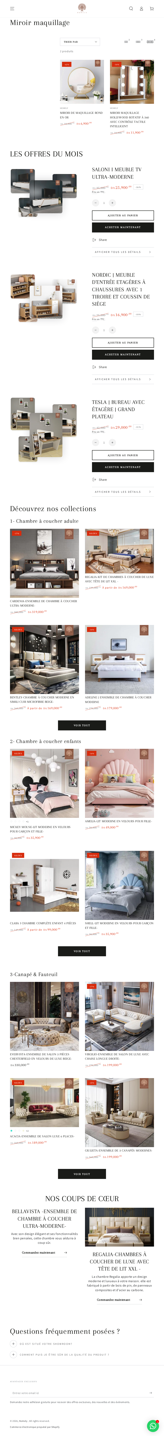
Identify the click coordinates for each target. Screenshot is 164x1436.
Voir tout (82, 725)
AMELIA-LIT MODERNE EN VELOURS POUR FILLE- (118, 821)
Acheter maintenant (123, 227)
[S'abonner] (151, 1392)
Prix (94, 191)
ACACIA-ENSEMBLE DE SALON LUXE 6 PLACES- (42, 1136)
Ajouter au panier (123, 215)
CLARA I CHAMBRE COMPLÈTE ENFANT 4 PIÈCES (43, 923)
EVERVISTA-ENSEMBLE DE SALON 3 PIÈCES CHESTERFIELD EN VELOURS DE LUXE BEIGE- (41, 1056)
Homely (23, 1420)
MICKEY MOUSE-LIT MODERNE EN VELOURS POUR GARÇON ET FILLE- (40, 829)
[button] (131, 8)
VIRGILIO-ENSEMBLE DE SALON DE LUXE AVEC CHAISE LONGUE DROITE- (117, 1056)
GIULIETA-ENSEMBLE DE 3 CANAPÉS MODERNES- (119, 1150)
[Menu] (12, 8)
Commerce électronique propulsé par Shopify (35, 1426)
